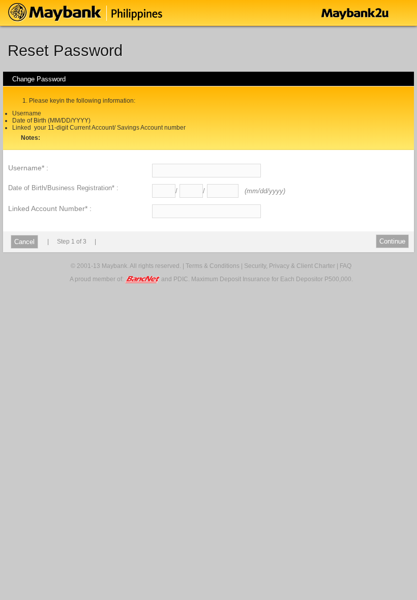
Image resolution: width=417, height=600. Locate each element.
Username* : (28, 168)
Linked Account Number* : (50, 208)
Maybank (112, 12)
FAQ (345, 265)
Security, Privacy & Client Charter (289, 265)
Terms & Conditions (213, 265)
